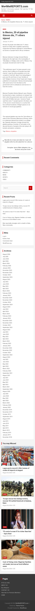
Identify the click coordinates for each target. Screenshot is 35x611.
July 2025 (5, 282)
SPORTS (5, 177)
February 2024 (7, 316)
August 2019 (6, 419)
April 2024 (6, 311)
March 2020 (6, 403)
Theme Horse (20, 605)
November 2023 (7, 323)
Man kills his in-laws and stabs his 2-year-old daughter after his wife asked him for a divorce (18, 141)
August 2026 (6, 254)
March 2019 (6, 430)
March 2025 (6, 291)
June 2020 (6, 396)
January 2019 (7, 435)
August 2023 (6, 330)
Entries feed (6, 238)
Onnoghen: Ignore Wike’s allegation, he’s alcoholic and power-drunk (19, 148)
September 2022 (7, 355)
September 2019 (7, 416)
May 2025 (5, 286)
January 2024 (7, 318)
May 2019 (5, 426)
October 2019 (7, 414)
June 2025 (6, 284)
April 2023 (6, 339)
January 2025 (7, 295)
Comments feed (7, 241)
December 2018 (7, 437)
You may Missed (9, 443)
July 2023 (5, 332)
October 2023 (7, 325)
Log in (4, 236)
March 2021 (6, 387)
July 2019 (5, 421)
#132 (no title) (5, 583)
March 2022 (6, 368)
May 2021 (5, 382)
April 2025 (6, 288)
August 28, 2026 (7, 472)
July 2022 (5, 359)
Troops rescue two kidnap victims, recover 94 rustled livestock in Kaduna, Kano (17, 501)
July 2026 (5, 256)
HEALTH (5, 172)
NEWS (4, 29)
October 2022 (7, 352)
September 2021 (7, 373)
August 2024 (6, 307)
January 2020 (7, 407)
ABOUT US (4, 585)
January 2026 (7, 268)
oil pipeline (14, 131)
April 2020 (6, 400)
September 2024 (7, 304)
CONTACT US (5, 590)
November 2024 (7, 300)
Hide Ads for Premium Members (10, 592)
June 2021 (6, 380)
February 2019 (7, 432)
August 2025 (6, 279)
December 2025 (7, 270)
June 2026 (6, 259)
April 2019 (6, 428)
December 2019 (7, 410)
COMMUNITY (6, 170)
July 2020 (5, 394)
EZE (14, 472)
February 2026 (7, 266)
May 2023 (5, 336)
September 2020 (7, 389)
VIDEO (4, 179)
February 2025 (7, 293)
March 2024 (6, 314)
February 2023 (7, 343)
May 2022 (5, 364)
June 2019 (6, 423)
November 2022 (7, 350)
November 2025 (7, 272)
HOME (3, 595)
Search (30, 188)
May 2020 (5, 398)
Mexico (8, 131)
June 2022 (6, 362)
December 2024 (7, 298)
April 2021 (6, 384)
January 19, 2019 (7, 41)
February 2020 (7, 405)
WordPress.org (7, 243)
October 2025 (7, 275)
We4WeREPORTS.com (14, 6)
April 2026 (6, 261)
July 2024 (5, 309)
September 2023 (7, 327)
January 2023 (7, 346)
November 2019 (7, 412)
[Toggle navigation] (3, 15)
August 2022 (6, 357)
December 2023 (7, 320)
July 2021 (5, 378)
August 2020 (6, 391)
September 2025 (7, 277)
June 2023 (6, 334)
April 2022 (6, 366)
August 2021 (6, 375)
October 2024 (7, 302)
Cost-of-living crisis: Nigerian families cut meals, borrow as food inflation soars (17, 564)
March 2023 (6, 341)
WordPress (23, 608)
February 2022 (7, 371)
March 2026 (6, 263)
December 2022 (7, 348)
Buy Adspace (5, 588)
